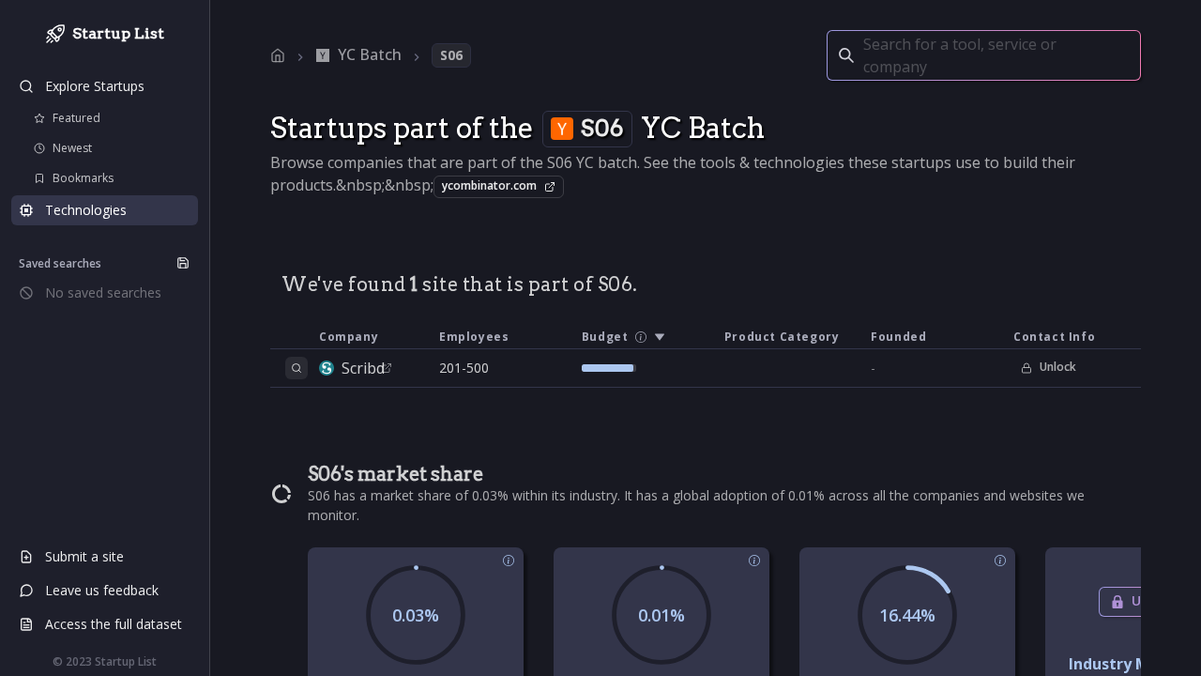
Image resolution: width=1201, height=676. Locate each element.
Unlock (1058, 367)
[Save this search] (183, 263)
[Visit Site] (386, 368)
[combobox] (865, 55)
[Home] (277, 55)
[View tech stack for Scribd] (296, 368)
